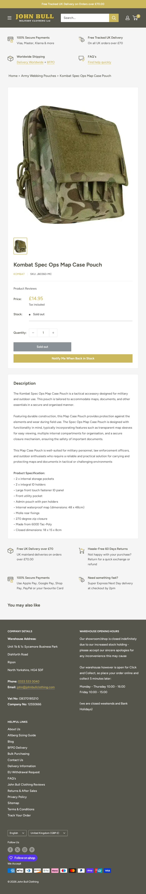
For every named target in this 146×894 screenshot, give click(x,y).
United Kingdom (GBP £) (45, 832)
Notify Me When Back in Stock (73, 358)
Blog (11, 741)
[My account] (127, 18)
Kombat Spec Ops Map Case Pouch (85, 76)
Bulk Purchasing (18, 753)
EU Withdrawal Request (24, 772)
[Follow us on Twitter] (17, 849)
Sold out (42, 347)
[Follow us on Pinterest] (32, 849)
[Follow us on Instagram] (24, 849)
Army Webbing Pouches (38, 76)
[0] (135, 18)
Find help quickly (99, 62)
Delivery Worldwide (30, 62)
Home (13, 76)
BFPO (51, 62)
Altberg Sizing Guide (22, 735)
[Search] (114, 18)
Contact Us (15, 760)
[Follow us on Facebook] (10, 849)
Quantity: (20, 332)
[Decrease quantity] (33, 333)
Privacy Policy (17, 797)
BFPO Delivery (17, 747)
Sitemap (13, 803)
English (14, 832)
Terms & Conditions (21, 809)
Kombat (19, 274)
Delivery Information (22, 766)
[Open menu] (9, 17)
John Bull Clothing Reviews (26, 784)
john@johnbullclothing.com (36, 687)
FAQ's (12, 778)
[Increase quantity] (53, 333)
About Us (14, 729)
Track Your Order (19, 815)
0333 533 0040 (28, 681)
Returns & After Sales (22, 791)
